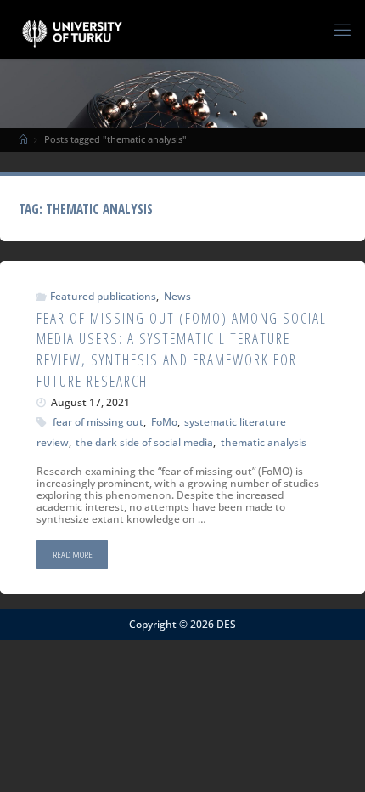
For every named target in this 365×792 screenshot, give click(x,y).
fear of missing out (98, 421)
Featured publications (103, 296)
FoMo (164, 421)
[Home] (23, 139)
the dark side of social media (144, 442)
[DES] (72, 30)
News (177, 296)
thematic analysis (263, 442)
